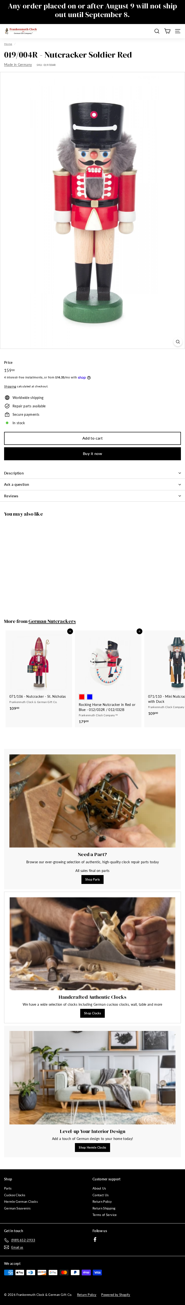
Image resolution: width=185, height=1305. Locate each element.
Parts (8, 1188)
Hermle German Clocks (21, 1201)
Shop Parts (92, 879)
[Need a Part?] (92, 801)
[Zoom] (177, 341)
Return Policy (102, 1201)
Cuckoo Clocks (15, 1195)
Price (8, 362)
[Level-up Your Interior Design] (92, 1077)
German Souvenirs (17, 1208)
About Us (99, 1188)
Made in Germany (18, 65)
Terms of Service (104, 1215)
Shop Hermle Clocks (92, 1147)
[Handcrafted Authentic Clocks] (92, 943)
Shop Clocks (92, 1013)
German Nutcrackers (52, 621)
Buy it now (92, 453)
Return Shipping (103, 1208)
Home (8, 44)
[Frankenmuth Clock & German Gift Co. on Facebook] (95, 1239)
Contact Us (100, 1195)
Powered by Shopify (115, 1295)
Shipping (10, 386)
